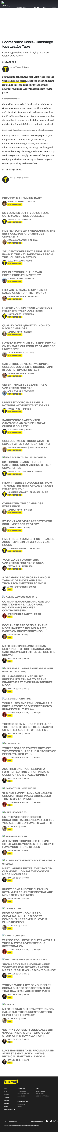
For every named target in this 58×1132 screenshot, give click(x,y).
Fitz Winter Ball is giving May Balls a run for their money (24, 291)
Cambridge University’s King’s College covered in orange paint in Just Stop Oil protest (28, 366)
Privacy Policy (23, 1094)
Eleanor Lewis (15, 261)
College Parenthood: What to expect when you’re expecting (26, 442)
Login (20, 1107)
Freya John (13, 566)
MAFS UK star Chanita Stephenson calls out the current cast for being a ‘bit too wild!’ (28, 1012)
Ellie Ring (12, 826)
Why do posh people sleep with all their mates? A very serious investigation (29, 943)
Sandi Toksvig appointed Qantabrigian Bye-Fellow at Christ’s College (24, 423)
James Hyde (13, 219)
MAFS (26, 658)
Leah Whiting (14, 332)
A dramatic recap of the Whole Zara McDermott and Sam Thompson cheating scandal (26, 580)
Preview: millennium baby (22, 198)
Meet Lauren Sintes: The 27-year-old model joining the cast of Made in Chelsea (27, 871)
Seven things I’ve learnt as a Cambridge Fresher (24, 386)
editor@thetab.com (37, 1121)
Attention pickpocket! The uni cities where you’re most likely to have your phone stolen (28, 844)
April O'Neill (14, 391)
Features (33, 296)
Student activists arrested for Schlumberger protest (27, 523)
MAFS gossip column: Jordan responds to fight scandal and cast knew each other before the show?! (28, 650)
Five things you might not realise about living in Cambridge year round (28, 541)
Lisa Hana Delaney (17, 492)
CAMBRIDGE (15, 204)
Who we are (40, 1092)
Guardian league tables (14, 81)
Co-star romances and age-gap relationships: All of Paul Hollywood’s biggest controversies (26, 606)
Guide (44, 447)
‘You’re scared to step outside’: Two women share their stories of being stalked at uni (29, 751)
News (26, 67)
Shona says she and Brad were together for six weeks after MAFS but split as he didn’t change (29, 967)
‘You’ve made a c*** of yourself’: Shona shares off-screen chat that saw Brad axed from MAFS (26, 988)
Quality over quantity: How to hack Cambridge (26, 327)
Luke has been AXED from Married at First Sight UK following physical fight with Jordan (28, 1053)
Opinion (26, 219)
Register (21, 1104)
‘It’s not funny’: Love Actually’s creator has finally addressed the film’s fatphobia (27, 795)
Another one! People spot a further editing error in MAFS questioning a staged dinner (25, 771)
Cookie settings (42, 1096)
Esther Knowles (16, 296)
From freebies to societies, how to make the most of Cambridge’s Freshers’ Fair (28, 485)
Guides (28, 332)
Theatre (30, 202)
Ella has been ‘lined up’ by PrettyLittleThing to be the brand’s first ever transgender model (27, 681)
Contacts (40, 1094)
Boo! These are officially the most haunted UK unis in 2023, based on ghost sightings (24, 628)
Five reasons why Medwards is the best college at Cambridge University (28, 233)
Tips (44, 8)
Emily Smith (13, 635)
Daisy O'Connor (15, 202)
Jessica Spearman (17, 240)
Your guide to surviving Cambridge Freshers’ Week (23, 561)
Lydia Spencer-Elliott (19, 614)
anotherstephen (17, 587)
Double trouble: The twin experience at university (22, 274)
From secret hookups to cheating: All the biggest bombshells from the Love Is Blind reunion (24, 918)
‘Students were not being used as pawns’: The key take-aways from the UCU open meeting (28, 254)
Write (36, 8)
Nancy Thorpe (15, 67)
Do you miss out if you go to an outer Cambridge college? (25, 214)
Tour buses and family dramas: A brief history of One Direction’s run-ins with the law (27, 706)
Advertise (22, 1092)
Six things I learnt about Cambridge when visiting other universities (26, 464)
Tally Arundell (15, 353)
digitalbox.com (13, 1121)
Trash (37, 713)
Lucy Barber (14, 314)
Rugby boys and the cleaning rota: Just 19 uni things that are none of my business (27, 892)
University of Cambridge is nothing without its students (25, 404)
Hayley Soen (14, 658)
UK (10, 590)
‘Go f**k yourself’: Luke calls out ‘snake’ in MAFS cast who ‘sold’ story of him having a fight (28, 1032)
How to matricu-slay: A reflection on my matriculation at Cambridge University (29, 346)
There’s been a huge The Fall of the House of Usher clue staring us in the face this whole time (27, 727)
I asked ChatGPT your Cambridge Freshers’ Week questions (27, 309)
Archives (21, 1096)
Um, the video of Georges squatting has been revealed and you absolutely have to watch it (28, 820)
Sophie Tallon (15, 279)
